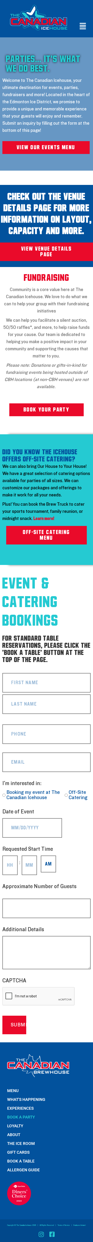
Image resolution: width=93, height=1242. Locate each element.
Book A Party (21, 1117)
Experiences (20, 1108)
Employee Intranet (79, 1225)
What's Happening (26, 1099)
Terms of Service (63, 1225)
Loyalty (15, 1125)
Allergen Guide (23, 1170)
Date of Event (25, 812)
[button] (81, 26)
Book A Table (21, 1161)
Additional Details (23, 929)
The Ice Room (21, 1143)
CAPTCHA (14, 981)
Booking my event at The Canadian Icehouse (33, 795)
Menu (13, 1090)
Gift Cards (18, 1152)
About (13, 1134)
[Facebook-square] (51, 1234)
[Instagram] (41, 1234)
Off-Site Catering (78, 795)
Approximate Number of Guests (39, 889)
